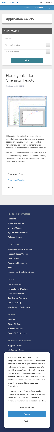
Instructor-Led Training (18, 289)
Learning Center (15, 284)
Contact (39, 8)
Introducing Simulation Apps (21, 272)
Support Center (15, 345)
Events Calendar (15, 328)
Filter (27, 60)
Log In (27, 8)
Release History (15, 237)
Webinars (12, 319)
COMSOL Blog (14, 302)
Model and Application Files (20, 249)
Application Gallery (20, 19)
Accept (27, 414)
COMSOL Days (14, 324)
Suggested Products (17, 180)
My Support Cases (16, 350)
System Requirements (18, 232)
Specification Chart (16, 223)
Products (12, 218)
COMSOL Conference (17, 333)
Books (11, 267)
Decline (27, 421)
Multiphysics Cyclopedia (19, 307)
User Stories (13, 258)
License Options (15, 228)
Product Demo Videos (18, 253)
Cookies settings (27, 407)
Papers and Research (17, 263)
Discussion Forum (16, 293)
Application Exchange (18, 298)
